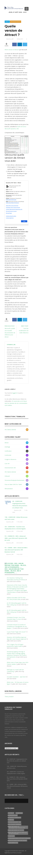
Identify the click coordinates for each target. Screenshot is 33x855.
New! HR (9, 18)
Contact (8, 40)
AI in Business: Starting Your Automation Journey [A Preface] (16, 578)
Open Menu (26, 8)
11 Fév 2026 (19, 522)
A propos (9, 36)
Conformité (8, 455)
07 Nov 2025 (20, 531)
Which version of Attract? (12, 49)
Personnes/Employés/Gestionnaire (14, 480)
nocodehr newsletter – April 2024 (16, 677)
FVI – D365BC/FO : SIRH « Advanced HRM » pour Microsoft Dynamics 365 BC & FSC (16, 538)
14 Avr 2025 (19, 554)
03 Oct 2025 (20, 543)
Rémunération (9, 488)
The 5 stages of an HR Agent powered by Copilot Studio (15, 645)
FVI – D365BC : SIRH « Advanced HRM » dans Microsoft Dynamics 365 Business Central (16, 550)
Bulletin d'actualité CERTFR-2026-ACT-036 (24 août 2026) (16, 598)
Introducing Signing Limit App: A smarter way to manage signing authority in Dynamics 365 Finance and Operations (16, 654)
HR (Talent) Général (10, 429)
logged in (14, 393)
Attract (7, 443)
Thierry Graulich (9, 696)
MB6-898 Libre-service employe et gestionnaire (18, 833)
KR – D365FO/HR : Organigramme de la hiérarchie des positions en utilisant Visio (17, 760)
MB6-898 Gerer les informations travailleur (17, 827)
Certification (8, 451)
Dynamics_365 (11, 344)
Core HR (7, 463)
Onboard (7, 476)
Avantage (7, 447)
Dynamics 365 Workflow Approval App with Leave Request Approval (16, 638)
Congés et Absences (10, 459)
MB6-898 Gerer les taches (16, 830)
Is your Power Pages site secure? (16, 632)
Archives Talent (11, 22)
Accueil (8, 13)
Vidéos (8, 31)
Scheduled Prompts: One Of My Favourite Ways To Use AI (16, 618)
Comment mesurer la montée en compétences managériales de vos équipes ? (17, 626)
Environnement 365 (10, 468)
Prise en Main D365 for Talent (13, 484)
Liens (8, 27)
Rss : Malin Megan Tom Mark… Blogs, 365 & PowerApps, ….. (14, 571)
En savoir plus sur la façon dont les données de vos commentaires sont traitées (16, 403)
